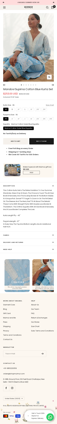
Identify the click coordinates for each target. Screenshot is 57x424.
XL (31, 109)
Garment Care (9, 305)
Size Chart (35, 326)
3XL (44, 109)
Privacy (6, 331)
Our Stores (35, 322)
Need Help (7, 249)
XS (6, 109)
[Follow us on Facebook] (6, 388)
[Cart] (52, 7)
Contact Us (7, 339)
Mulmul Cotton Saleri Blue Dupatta (18, 128)
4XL (50, 119)
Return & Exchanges (39, 318)
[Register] (42, 354)
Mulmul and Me (9, 318)
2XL (37, 109)
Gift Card (7, 313)
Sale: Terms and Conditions (42, 331)
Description (9, 186)
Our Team (35, 309)
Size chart (50, 105)
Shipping (6, 326)
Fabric (6, 235)
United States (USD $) (12, 399)
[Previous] (4, 85)
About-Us (35, 305)
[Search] (47, 7)
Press (5, 322)
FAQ (32, 313)
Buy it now (41, 141)
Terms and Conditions (12, 335)
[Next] (53, 85)
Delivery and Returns (13, 242)
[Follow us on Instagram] (12, 388)
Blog (5, 309)
